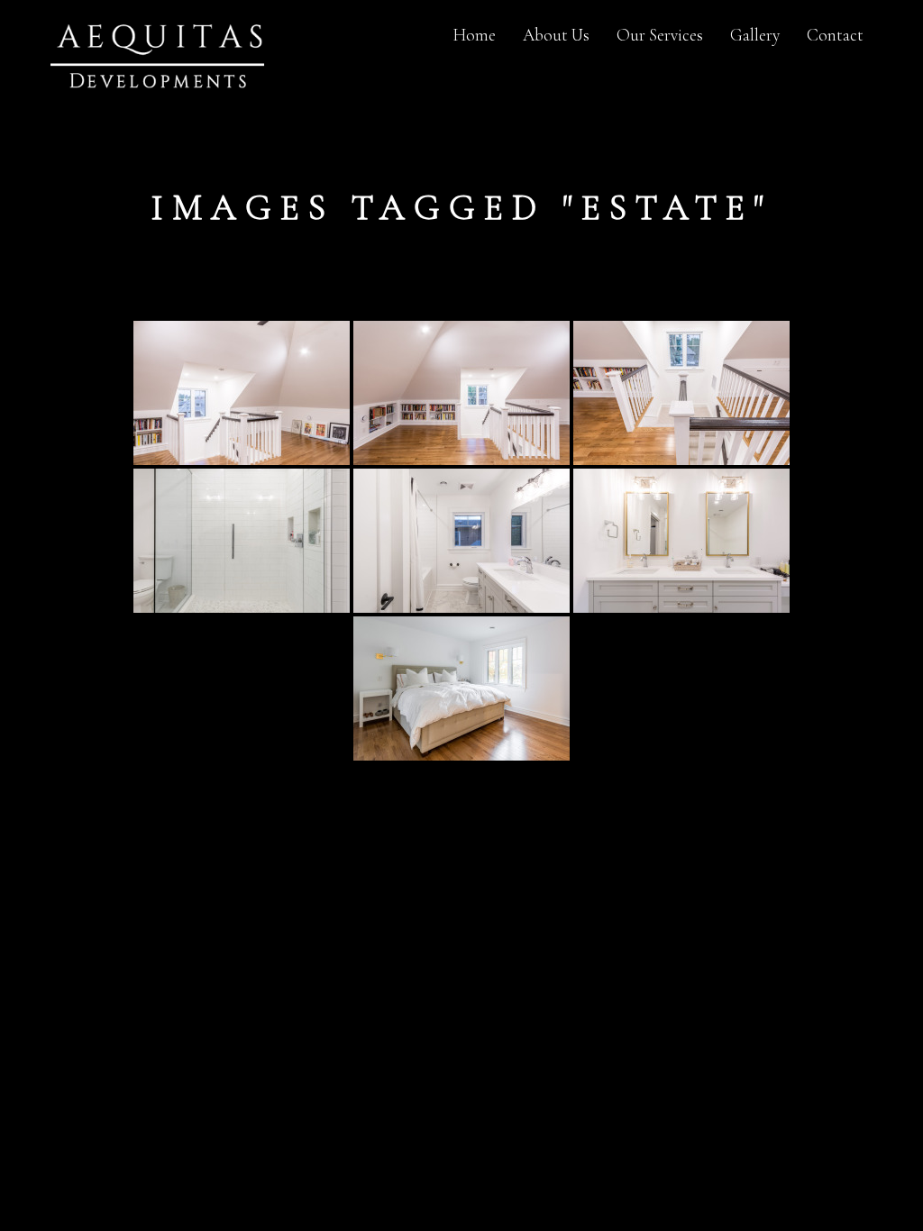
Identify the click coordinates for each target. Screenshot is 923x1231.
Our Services (660, 34)
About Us (556, 34)
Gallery (755, 34)
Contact (835, 34)
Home (474, 34)
